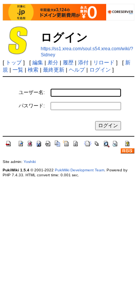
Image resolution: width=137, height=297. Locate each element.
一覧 (18, 70)
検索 (33, 70)
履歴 (68, 62)
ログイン (100, 70)
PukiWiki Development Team (79, 170)
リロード (104, 62)
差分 (53, 62)
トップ (14, 62)
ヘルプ (77, 70)
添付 (83, 62)
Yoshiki (30, 162)
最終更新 (53, 70)
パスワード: (32, 106)
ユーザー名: (32, 92)
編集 (37, 62)
